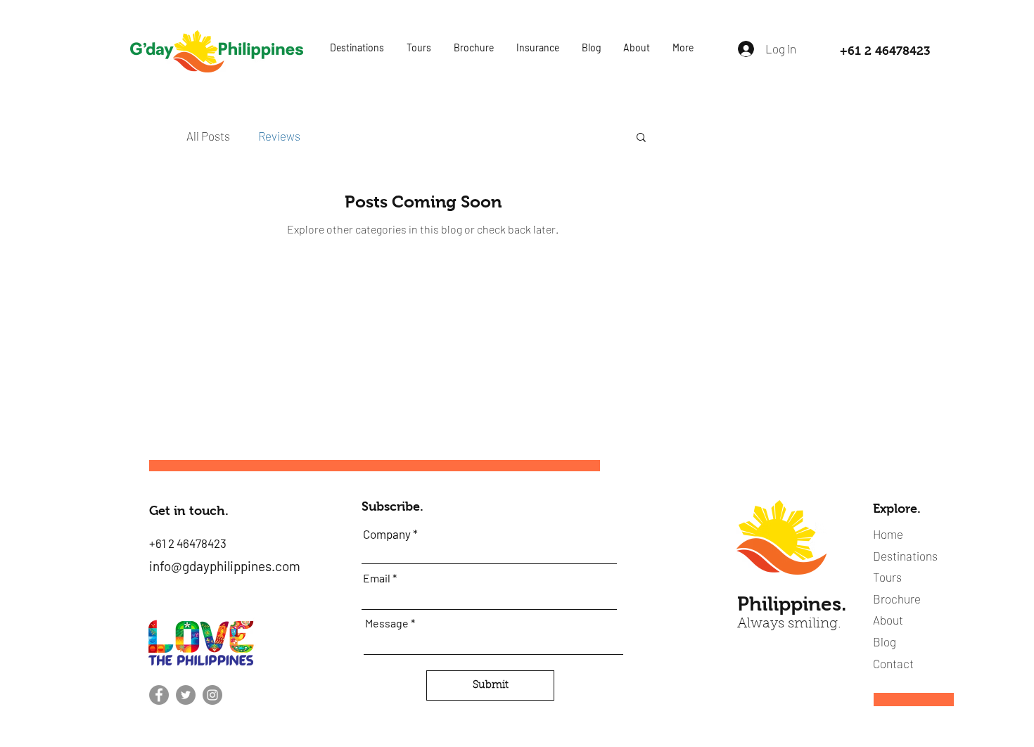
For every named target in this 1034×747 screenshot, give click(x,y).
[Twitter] (186, 695)
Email (376, 578)
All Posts (208, 136)
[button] (356, 47)
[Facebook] (159, 695)
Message (387, 623)
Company (387, 534)
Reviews (279, 136)
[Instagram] (212, 695)
